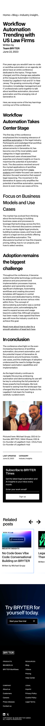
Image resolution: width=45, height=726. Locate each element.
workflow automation (12, 140)
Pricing (28, 674)
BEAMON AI (8, 665)
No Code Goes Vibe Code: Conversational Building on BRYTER (16, 557)
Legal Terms (30, 702)
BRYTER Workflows (11, 669)
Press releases (9, 702)
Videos (28, 669)
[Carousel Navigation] (34, 522)
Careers (6, 698)
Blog (15, 15)
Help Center (30, 678)
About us (6, 689)
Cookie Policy (30, 698)
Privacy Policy (31, 693)
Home (6, 15)
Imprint (28, 689)
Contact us (7, 706)
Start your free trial (17, 621)
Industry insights (29, 15)
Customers (7, 693)
